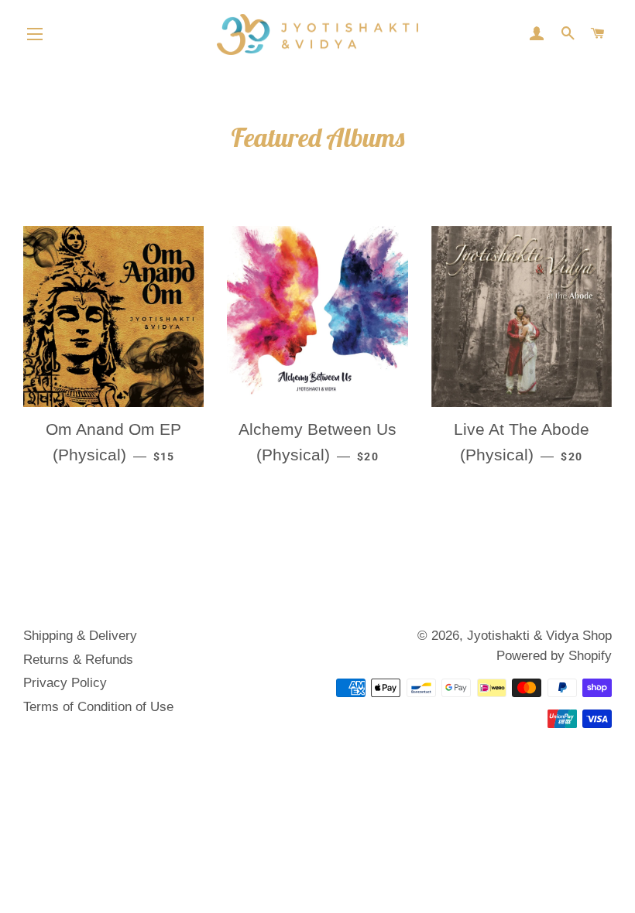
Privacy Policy (65, 682)
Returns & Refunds (78, 659)
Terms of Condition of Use (98, 706)
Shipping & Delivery (80, 635)
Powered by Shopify (554, 655)
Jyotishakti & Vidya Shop (539, 635)
